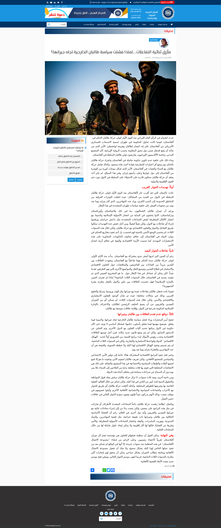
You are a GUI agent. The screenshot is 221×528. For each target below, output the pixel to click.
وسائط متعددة (89, 24)
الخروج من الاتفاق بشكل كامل (68, 162)
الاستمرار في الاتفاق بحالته (69, 157)
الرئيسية (151, 505)
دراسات (152, 24)
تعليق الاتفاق (74, 174)
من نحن (64, 6)
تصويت (76, 140)
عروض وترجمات (127, 24)
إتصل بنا (158, 526)
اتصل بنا (57, 6)
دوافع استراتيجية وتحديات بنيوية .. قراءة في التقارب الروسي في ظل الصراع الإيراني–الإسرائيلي (105, 2)
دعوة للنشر (49, 6)
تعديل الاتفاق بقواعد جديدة (69, 168)
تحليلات (168, 31)
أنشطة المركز (101, 24)
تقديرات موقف (162, 24)
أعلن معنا (153, 526)
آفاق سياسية (113, 24)
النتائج (71, 179)
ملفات (144, 24)
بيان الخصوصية (171, 526)
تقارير (137, 24)
